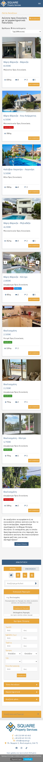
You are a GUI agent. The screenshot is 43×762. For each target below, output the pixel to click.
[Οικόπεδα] (25, 575)
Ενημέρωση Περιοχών (21, 608)
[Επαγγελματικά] (18, 575)
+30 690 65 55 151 (22, 738)
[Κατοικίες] (11, 575)
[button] (34, 19)
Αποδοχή (28, 759)
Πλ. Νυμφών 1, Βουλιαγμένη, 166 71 (22, 743)
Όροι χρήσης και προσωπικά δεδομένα (21, 753)
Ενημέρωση (21, 675)
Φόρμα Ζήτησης (21, 544)
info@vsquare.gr (23, 740)
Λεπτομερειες (34, 84)
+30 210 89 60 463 (23, 735)
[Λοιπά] (32, 575)
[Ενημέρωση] (36, 583)
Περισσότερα (17, 759)
